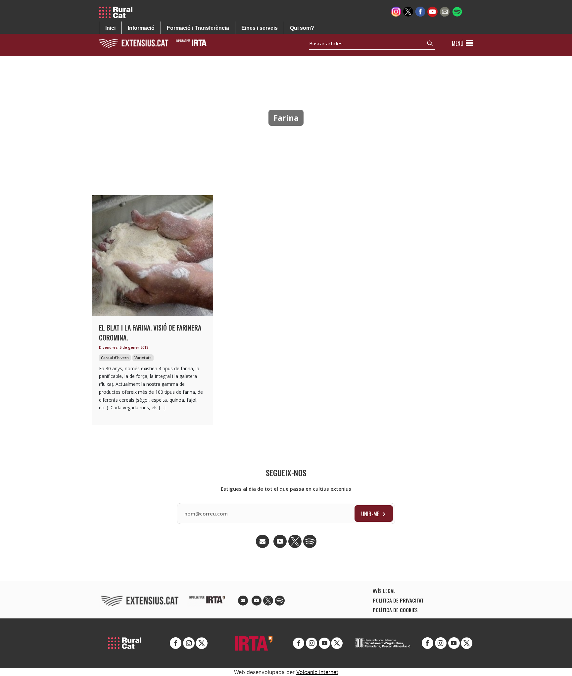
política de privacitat (398, 600)
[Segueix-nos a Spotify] (457, 11)
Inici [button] (110, 28)
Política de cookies (395, 609)
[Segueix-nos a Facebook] (420, 11)
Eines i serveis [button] (259, 28)
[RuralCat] (118, 12)
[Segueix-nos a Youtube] (432, 11)
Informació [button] (141, 28)
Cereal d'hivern (115, 358)
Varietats (143, 358)
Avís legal (384, 590)
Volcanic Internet (317, 672)
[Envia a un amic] (445, 11)
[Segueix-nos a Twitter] (408, 11)
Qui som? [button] (302, 28)
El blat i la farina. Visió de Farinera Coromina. (150, 332)
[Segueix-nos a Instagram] (396, 11)
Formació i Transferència (198, 28)
